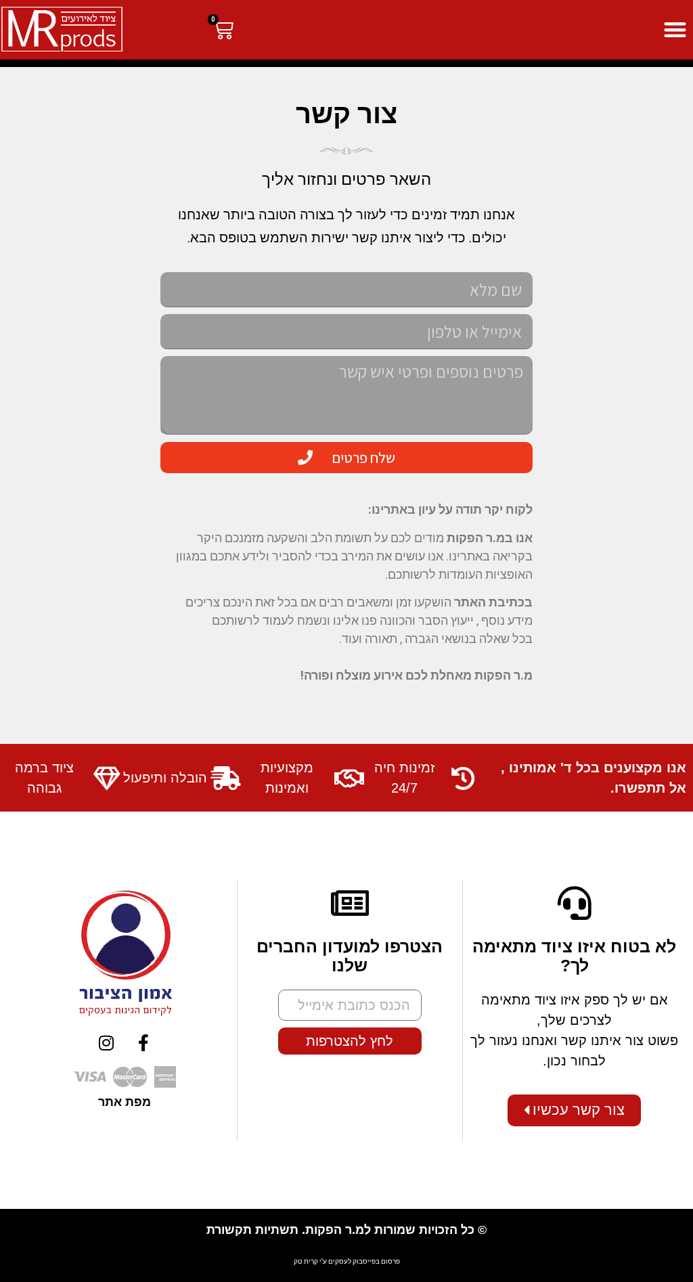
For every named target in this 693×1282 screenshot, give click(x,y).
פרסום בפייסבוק (376, 1261)
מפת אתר (124, 1102)
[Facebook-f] (143, 1042)
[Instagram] (106, 1042)
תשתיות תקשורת (252, 1230)
